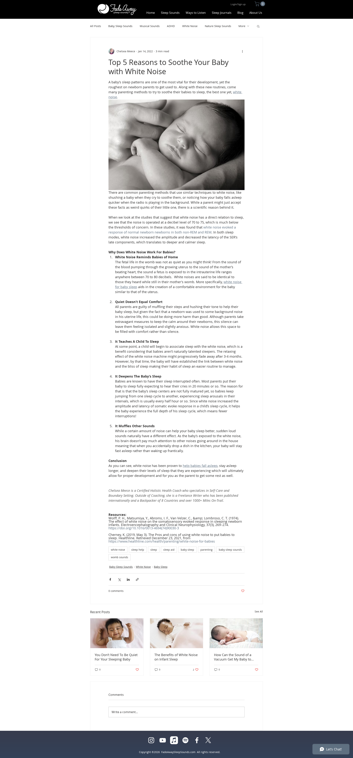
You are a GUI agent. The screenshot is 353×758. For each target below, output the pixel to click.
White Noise (189, 26)
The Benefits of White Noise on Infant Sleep (176, 657)
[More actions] (242, 51)
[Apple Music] (174, 740)
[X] (208, 740)
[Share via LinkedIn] (128, 579)
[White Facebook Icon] (197, 740)
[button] (260, 3)
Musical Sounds (150, 26)
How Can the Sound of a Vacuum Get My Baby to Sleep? (232, 657)
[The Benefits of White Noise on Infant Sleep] (176, 633)
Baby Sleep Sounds (120, 26)
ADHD (171, 26)
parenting (206, 549)
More (241, 26)
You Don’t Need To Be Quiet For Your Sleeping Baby (116, 657)
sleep (153, 549)
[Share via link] (137, 579)
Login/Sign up (238, 4)
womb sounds (119, 557)
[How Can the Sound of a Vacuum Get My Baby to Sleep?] (236, 633)
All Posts (95, 26)
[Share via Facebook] (110, 579)
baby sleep (187, 549)
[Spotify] (185, 740)
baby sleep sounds (230, 549)
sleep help (137, 549)
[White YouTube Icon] (163, 740)
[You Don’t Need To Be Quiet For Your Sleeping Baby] (116, 633)
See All (259, 611)
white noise (118, 549)
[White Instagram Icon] (151, 740)
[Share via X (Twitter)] (119, 579)
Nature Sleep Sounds (218, 26)
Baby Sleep (160, 566)
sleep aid (168, 549)
